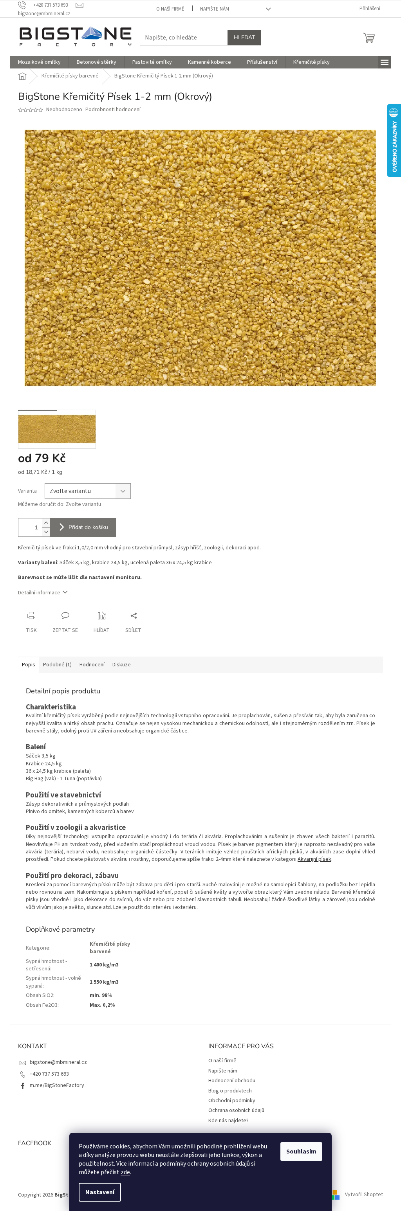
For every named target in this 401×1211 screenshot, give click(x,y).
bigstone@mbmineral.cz (58, 1062)
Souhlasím (301, 1151)
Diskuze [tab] (121, 665)
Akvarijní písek (314, 859)
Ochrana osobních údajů (236, 1110)
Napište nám (214, 9)
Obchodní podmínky (231, 1101)
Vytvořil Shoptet (364, 1195)
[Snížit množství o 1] (46, 531)
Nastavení (99, 1192)
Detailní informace (39, 593)
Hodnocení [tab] (92, 665)
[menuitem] (39, 62)
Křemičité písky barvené (110, 947)
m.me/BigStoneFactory (57, 1085)
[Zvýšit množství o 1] (46, 522)
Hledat (244, 37)
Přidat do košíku (88, 527)
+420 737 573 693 (49, 1074)
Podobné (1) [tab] (57, 665)
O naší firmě (170, 9)
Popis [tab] (28, 665)
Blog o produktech (230, 1091)
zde (125, 1172)
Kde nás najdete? (228, 1121)
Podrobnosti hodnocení (113, 109)
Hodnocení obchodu (231, 1081)
